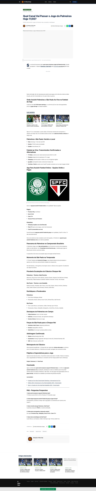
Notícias (50, 1)
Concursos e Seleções (43, 481)
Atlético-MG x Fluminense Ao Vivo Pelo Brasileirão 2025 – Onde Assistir (44, 382)
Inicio (46, 1)
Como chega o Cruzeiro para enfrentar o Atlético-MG (62, 125)
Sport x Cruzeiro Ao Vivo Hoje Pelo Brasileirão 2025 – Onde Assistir (44, 385)
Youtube (76, 482)
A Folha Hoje (25, 11)
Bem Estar (36, 481)
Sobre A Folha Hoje (74, 481)
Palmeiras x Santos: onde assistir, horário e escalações (33, 125)
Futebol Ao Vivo (27, 9)
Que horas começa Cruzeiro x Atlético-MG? (40, 470)
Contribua (74, 1)
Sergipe (32, 481)
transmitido (58, 66)
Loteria (65, 481)
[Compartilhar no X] (72, 26)
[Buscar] (70, 2)
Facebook (67, 482)
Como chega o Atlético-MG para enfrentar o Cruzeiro (47, 125)
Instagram (72, 482)
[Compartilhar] (65, 26)
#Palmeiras (44, 431)
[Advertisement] (48, 81)
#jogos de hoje (38, 431)
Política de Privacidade (54, 482)
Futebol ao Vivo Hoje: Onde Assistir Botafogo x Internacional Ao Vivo (44, 380)
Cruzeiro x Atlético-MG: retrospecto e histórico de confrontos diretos (25, 470)
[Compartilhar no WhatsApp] (67, 26)
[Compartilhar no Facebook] (70, 26)
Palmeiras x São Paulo (46, 66)
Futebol (54, 1)
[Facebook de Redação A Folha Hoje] (34, 440)
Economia (50, 481)
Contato (68, 481)
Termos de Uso (62, 482)
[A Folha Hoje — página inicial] (26, 2)
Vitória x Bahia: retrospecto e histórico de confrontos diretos (70, 470)
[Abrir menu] (20, 2)
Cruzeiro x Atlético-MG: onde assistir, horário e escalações (55, 470)
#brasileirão (32, 431)
